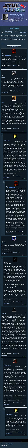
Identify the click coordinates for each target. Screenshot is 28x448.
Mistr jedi (4, 242)
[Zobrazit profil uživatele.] (14, 51)
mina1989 (4, 313)
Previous (1, 19)
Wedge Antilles (8, 31)
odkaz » (3, 43)
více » (23, 22)
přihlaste (15, 65)
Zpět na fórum (23, 32)
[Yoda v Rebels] (14, 7)
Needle (3, 77)
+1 (22, 68)
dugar (3, 102)
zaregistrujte (4, 67)
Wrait (3, 55)
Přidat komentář (14, 46)
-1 (25, 68)
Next (26, 19)
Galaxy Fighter (7, 140)
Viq (4, 263)
